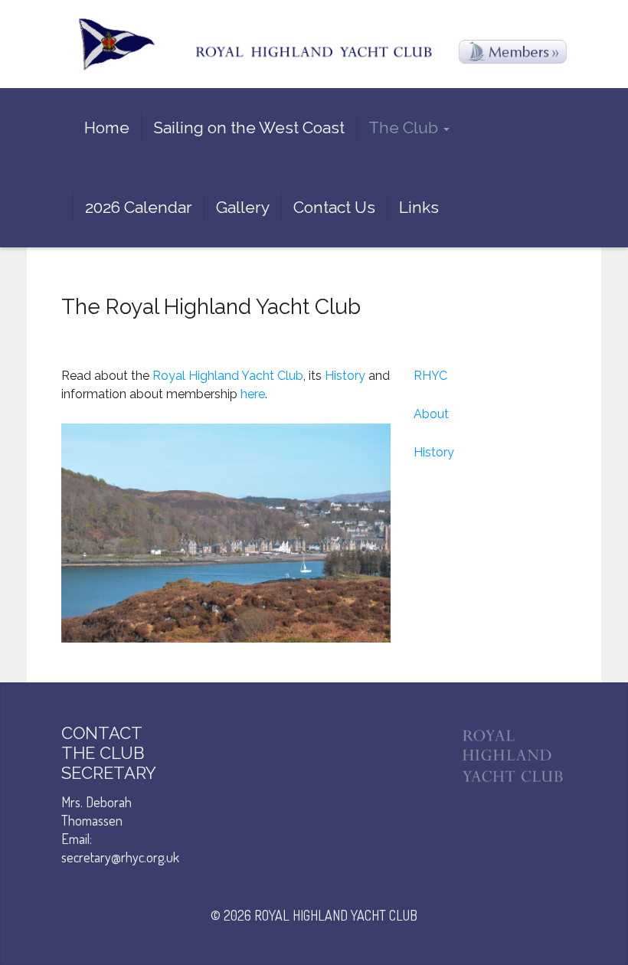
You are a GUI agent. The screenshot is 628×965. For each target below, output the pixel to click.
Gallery (243, 207)
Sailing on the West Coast (249, 127)
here (252, 394)
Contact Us (334, 207)
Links (419, 207)
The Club (405, 127)
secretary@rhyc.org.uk (120, 857)
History (345, 375)
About (431, 414)
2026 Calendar (138, 207)
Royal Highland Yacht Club (227, 375)
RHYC (430, 375)
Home (106, 127)
